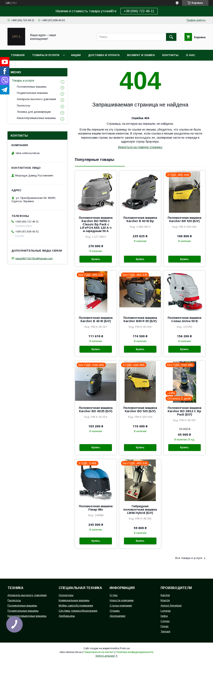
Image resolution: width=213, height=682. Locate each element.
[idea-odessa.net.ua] (16, 44)
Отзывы (115, 610)
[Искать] (171, 37)
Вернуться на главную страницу (140, 147)
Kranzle (165, 600)
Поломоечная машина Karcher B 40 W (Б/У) (96, 319)
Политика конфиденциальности (134, 652)
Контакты (170, 55)
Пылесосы (23, 105)
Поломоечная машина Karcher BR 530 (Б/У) (184, 219)
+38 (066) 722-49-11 (139, 11)
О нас (190, 55)
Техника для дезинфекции (34, 111)
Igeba (164, 615)
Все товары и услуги (188, 558)
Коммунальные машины (74, 600)
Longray (166, 610)
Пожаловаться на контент (98, 652)
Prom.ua (125, 648)
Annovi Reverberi (171, 605)
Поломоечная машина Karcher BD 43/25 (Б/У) (96, 409)
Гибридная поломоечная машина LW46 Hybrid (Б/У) (140, 510)
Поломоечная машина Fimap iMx (96, 508)
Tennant (165, 631)
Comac (165, 621)
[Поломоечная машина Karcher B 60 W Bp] (140, 191)
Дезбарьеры (67, 615)
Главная (18, 55)
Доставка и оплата (104, 55)
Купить (96, 259)
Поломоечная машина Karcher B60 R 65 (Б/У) (140, 319)
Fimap (164, 626)
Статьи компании (121, 605)
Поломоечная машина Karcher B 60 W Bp (140, 219)
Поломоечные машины (31, 86)
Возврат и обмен (141, 55)
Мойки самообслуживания (76, 605)
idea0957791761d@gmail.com (34, 258)
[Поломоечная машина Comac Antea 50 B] (184, 291)
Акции (76, 55)
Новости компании (122, 600)
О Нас (114, 595)
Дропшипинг (118, 615)
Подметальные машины (32, 92)
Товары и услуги (45, 55)
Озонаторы (66, 595)
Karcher (165, 595)
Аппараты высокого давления (36, 99)
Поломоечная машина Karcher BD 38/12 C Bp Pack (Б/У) (184, 411)
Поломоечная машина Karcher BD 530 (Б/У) (140, 409)
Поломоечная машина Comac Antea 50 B (184, 319)
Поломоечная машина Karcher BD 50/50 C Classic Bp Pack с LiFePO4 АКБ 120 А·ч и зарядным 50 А (96, 224)
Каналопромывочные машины (36, 118)
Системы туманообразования (78, 610)
